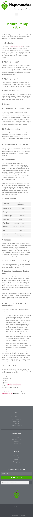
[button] (16, 14)
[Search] (30, 482)
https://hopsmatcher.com (16, 46)
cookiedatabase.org (7, 393)
